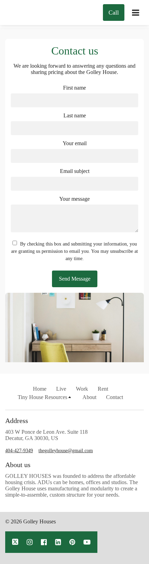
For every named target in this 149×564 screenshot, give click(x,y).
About (89, 397)
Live (61, 389)
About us (17, 464)
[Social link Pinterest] (72, 542)
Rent (103, 389)
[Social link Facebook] (44, 542)
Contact (114, 397)
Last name (74, 115)
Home (39, 389)
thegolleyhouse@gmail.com (65, 450)
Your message (74, 199)
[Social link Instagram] (30, 542)
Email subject (74, 171)
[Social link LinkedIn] (58, 542)
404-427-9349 (19, 450)
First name (74, 88)
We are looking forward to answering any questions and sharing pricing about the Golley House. (74, 69)
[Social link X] (15, 542)
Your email (75, 143)
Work (82, 389)
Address (16, 420)
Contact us (74, 50)
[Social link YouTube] (87, 542)
